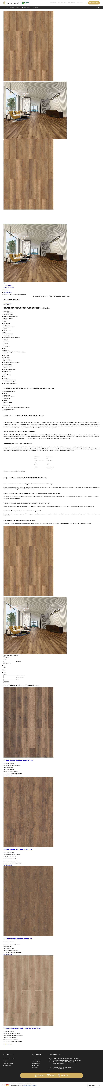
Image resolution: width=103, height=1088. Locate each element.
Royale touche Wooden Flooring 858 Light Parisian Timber (22, 1028)
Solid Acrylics (35, 7)
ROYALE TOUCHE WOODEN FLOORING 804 (18, 939)
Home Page (53, 2)
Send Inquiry (8, 285)
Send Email (95, 2)
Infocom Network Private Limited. (30, 1085)
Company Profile (62, 2)
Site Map (35, 1067)
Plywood (18, 7)
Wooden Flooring (26, 7)
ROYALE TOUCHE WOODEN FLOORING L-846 (18, 760)
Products (6, 290)
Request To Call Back (9, 287)
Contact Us (80, 2)
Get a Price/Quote (8, 303)
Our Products (71, 2)
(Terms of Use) (32, 1083)
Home (5, 289)
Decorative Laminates (9, 7)
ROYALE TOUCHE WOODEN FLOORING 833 (18, 849)
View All (97, 7)
